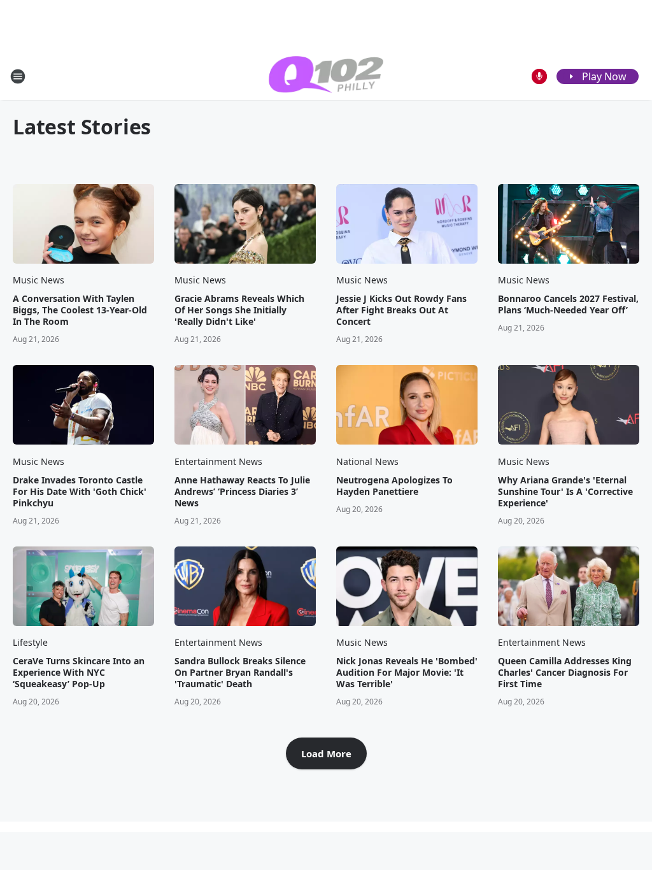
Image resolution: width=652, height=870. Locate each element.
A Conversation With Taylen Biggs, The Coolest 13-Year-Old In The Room (80, 310)
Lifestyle (30, 642)
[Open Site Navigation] (17, 76)
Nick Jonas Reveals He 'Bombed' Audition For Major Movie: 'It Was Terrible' (407, 672)
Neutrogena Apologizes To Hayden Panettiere (394, 485)
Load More (326, 753)
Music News (38, 280)
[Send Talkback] (539, 76)
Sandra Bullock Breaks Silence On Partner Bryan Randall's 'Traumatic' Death (240, 672)
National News (367, 461)
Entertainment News (218, 461)
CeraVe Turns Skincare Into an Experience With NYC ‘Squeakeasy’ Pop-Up (79, 672)
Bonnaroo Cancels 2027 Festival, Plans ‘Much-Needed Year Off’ (568, 304)
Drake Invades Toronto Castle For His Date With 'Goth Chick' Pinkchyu (79, 491)
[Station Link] (326, 76)
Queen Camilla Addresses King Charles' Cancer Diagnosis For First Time (565, 672)
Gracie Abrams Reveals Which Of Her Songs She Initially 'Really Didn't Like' (239, 310)
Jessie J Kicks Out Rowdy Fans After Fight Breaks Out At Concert (401, 310)
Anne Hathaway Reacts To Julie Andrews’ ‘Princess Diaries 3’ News (242, 491)
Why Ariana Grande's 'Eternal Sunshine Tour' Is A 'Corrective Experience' (565, 491)
